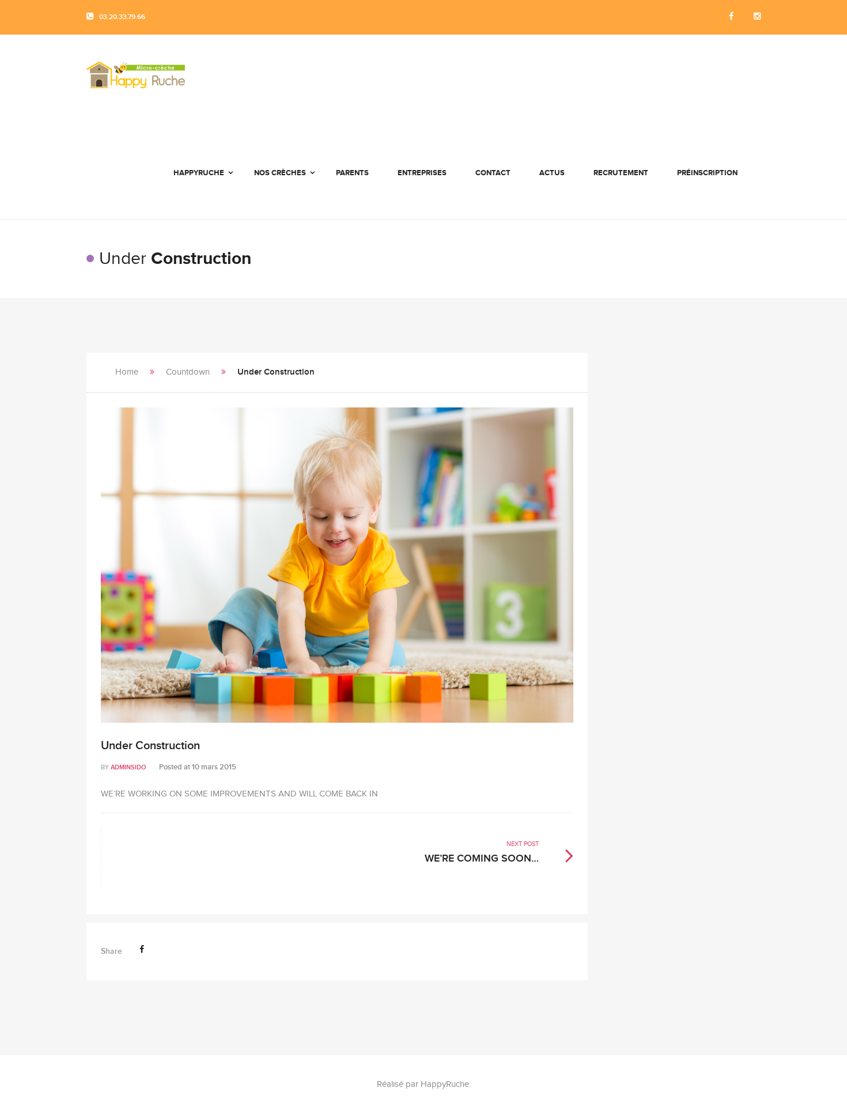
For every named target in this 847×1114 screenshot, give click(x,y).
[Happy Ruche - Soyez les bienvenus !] (135, 81)
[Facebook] (731, 17)
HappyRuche (445, 1084)
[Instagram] (757, 17)
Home (126, 372)
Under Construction (150, 746)
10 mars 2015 (214, 767)
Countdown (188, 372)
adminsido (128, 767)
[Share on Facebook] (141, 949)
